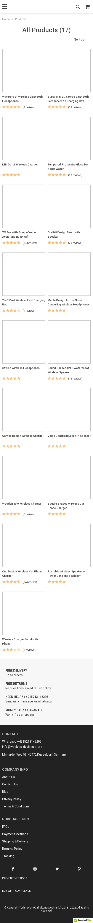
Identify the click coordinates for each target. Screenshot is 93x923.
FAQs (5, 826)
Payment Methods (15, 834)
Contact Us (10, 784)
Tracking (8, 856)
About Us (8, 777)
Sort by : (79, 39)
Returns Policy (12, 848)
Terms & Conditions (16, 806)
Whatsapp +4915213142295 (22, 741)
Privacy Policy (11, 799)
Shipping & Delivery (15, 841)
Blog (5, 791)
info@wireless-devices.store (22, 746)
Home (6, 19)
